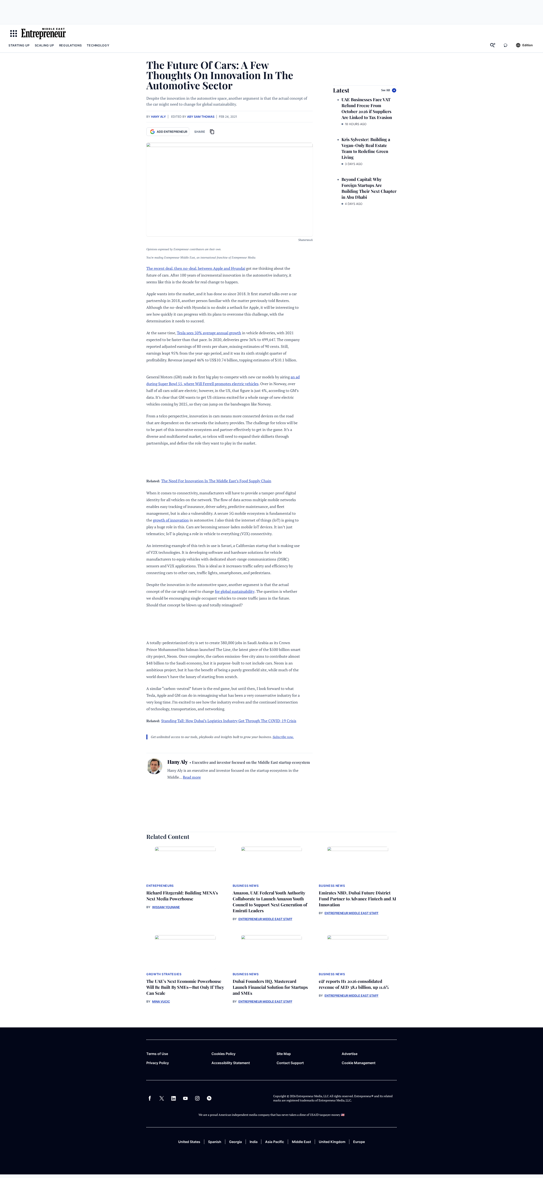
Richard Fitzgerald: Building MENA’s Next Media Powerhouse (182, 895)
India (254, 1142)
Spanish (214, 1142)
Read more (192, 777)
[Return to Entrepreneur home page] (43, 33)
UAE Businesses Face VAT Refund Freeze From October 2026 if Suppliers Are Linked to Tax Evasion (366, 108)
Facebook (149, 1098)
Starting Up (19, 45)
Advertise (349, 1054)
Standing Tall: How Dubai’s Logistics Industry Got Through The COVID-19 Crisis (228, 720)
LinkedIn (173, 1098)
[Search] (492, 45)
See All (385, 90)
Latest (341, 90)
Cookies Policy (223, 1054)
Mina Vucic (161, 1001)
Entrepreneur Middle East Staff (265, 919)
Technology (98, 45)
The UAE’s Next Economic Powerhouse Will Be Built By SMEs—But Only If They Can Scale (185, 987)
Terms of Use (157, 1054)
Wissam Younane (166, 907)
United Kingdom (332, 1142)
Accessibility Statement (230, 1063)
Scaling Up (44, 45)
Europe (359, 1142)
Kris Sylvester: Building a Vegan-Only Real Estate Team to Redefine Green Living (365, 148)
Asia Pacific (274, 1142)
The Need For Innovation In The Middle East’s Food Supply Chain (216, 480)
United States (189, 1142)
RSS (209, 1098)
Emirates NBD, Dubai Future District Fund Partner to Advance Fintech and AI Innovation (357, 898)
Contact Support (290, 1063)
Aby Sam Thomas (200, 116)
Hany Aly (158, 116)
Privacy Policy (157, 1063)
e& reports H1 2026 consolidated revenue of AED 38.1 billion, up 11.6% (354, 984)
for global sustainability (235, 591)
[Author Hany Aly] (154, 769)
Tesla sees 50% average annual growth (209, 332)
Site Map (284, 1054)
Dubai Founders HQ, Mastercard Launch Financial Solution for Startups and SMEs (270, 987)
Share (199, 131)
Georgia (235, 1142)
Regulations (70, 45)
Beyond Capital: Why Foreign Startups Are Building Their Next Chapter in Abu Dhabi (368, 188)
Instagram (197, 1098)
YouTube (185, 1098)
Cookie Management (358, 1063)
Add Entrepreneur (172, 131)
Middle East (301, 1142)
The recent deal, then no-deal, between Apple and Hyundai (195, 268)
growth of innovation (171, 520)
